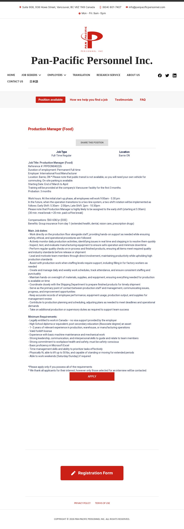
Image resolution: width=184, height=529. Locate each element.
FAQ (143, 99)
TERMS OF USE (102, 503)
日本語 (34, 81)
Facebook (160, 75)
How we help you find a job (89, 99)
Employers (55, 75)
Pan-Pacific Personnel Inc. (92, 60)
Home (11, 75)
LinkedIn (174, 75)
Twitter (167, 75)
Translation (81, 75)
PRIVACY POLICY (82, 503)
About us (133, 75)
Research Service (108, 75)
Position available (50, 99)
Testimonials (124, 99)
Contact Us (15, 81)
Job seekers (29, 75)
